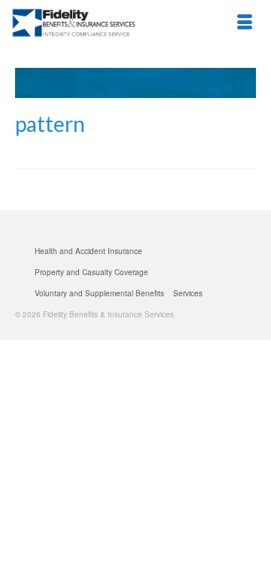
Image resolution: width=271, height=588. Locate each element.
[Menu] (244, 22)
